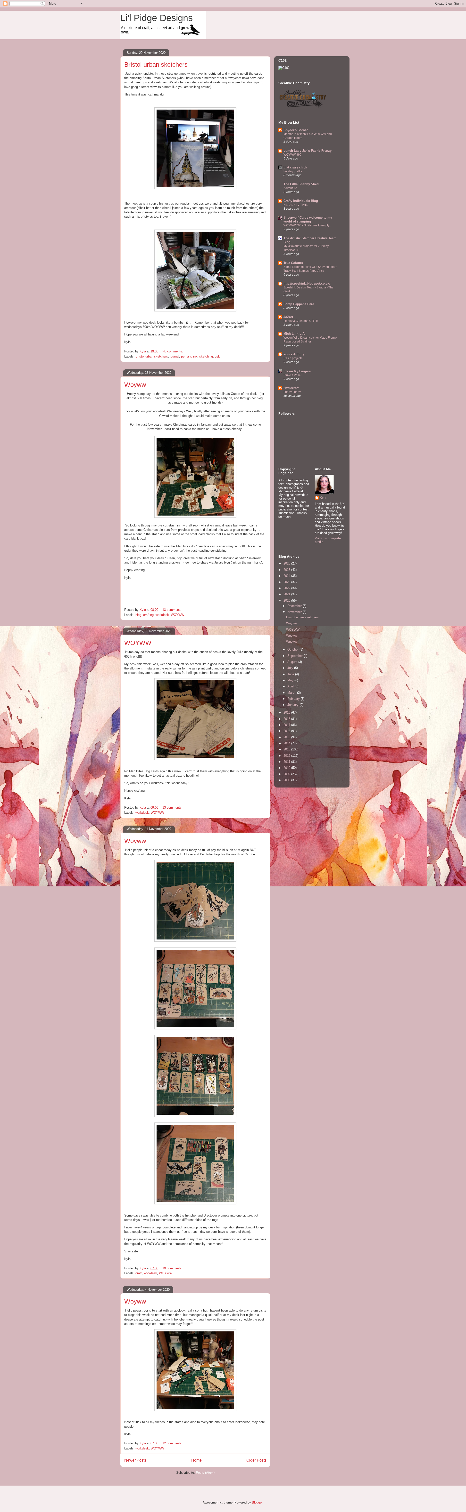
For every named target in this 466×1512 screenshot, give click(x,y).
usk (217, 356)
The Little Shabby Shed (301, 184)
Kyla (323, 497)
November (295, 612)
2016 (287, 731)
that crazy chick (295, 167)
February (294, 698)
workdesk (162, 615)
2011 (287, 762)
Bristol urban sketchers (156, 64)
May (290, 680)
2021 (287, 594)
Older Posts (256, 1460)
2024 (287, 576)
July (290, 668)
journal (174, 356)
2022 (287, 588)
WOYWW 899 (292, 154)
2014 (287, 743)
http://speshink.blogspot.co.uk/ (306, 283)
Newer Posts (135, 1460)
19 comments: (172, 1268)
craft (138, 1273)
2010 (287, 768)
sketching (206, 356)
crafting (148, 615)
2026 (287, 563)
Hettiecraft (291, 388)
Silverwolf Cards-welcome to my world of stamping (307, 219)
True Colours (293, 263)
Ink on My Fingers (297, 371)
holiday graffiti (292, 171)
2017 (287, 725)
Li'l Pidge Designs (156, 18)
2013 (287, 749)
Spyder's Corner (295, 130)
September (295, 656)
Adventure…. (292, 188)
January (293, 705)
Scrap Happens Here (298, 304)
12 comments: (172, 1443)
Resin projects (292, 358)
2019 (287, 712)
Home (196, 1460)
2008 (287, 780)
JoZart (288, 317)
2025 (287, 570)
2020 (287, 600)
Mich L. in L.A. (294, 333)
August (292, 662)
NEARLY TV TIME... (296, 205)
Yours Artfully (293, 354)
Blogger (257, 1502)
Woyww (135, 384)
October (293, 649)
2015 (287, 737)
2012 (287, 755)
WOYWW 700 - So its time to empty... (307, 225)
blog (138, 615)
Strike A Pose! (292, 375)
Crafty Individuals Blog (300, 201)
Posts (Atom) (205, 1472)
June (291, 674)
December (295, 606)
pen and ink (189, 356)
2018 (287, 719)
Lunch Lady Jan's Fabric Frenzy (307, 150)
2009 (287, 774)
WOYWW (177, 615)
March (292, 692)
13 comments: (172, 610)
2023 (287, 582)
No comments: (173, 351)
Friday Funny (292, 392)
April (291, 686)
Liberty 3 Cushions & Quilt (300, 321)
